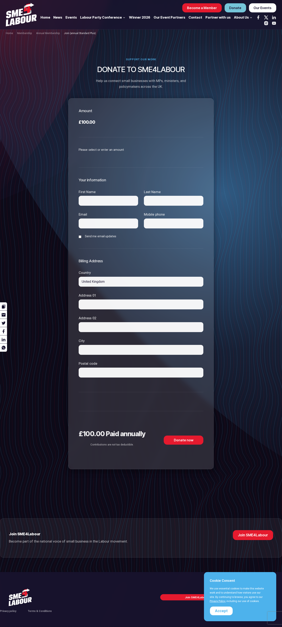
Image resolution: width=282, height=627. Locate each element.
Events (71, 17)
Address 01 (87, 295)
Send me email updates (100, 236)
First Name (87, 192)
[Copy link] (3, 306)
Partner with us (218, 17)
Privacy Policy (217, 601)
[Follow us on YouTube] (274, 23)
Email (83, 214)
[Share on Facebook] (3, 331)
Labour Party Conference (101, 17)
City (82, 341)
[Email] (3, 314)
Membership (24, 33)
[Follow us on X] (266, 17)
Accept (221, 611)
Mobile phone (154, 214)
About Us (241, 17)
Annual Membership (48, 33)
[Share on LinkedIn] (3, 339)
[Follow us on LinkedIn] (274, 17)
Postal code (88, 363)
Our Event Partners (169, 17)
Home (45, 17)
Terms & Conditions (40, 611)
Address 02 (87, 318)
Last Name (152, 192)
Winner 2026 (139, 17)
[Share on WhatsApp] (3, 347)
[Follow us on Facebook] (258, 17)
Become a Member (202, 8)
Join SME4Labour (253, 535)
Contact (195, 17)
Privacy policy (8, 611)
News (57, 17)
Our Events (262, 8)
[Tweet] (3, 323)
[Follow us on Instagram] (266, 23)
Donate (235, 8)
